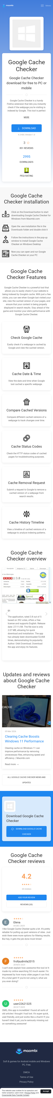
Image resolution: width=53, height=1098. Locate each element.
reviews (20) (26, 904)
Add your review (26, 897)
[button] (46, 5)
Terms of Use (26, 1077)
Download (28, 128)
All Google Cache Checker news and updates (26, 780)
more (26, 117)
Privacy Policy (26, 1082)
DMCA (26, 1072)
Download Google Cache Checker (28, 831)
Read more (10, 764)
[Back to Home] (7, 5)
